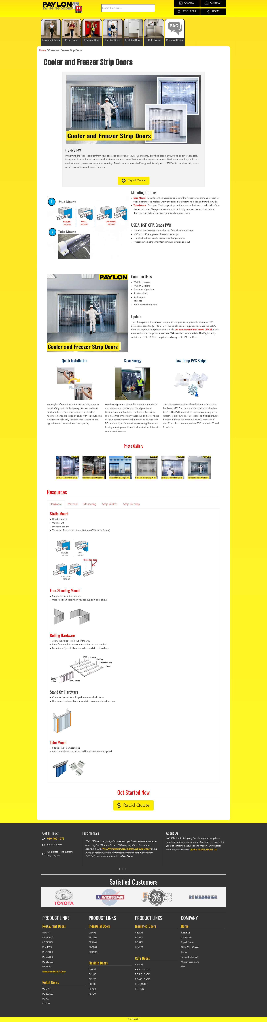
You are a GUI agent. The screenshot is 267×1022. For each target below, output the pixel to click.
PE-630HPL (47, 957)
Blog (183, 967)
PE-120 (92, 994)
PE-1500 (93, 938)
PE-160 (92, 989)
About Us (185, 933)
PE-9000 (93, 947)
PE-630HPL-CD (142, 979)
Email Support (54, 845)
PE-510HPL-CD (142, 974)
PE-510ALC (47, 938)
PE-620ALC (47, 994)
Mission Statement (190, 962)
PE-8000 (93, 942)
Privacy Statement (189, 957)
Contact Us (186, 938)
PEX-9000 (93, 952)
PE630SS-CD (141, 984)
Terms (184, 952)
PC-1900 (139, 942)
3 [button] (125, 869)
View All (46, 933)
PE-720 (45, 999)
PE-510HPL (47, 942)
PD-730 (45, 1004)
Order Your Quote (189, 947)
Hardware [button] (56, 504)
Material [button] (73, 504)
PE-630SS (46, 967)
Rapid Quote (187, 942)
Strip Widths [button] (109, 504)
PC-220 (92, 979)
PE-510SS (46, 947)
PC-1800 (139, 938)
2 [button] (122, 869)
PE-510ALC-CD (142, 970)
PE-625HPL (47, 952)
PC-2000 (139, 947)
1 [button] (119, 869)
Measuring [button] (89, 504)
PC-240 (92, 974)
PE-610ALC (47, 962)
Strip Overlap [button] (131, 504)
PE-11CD (139, 989)
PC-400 (92, 984)
